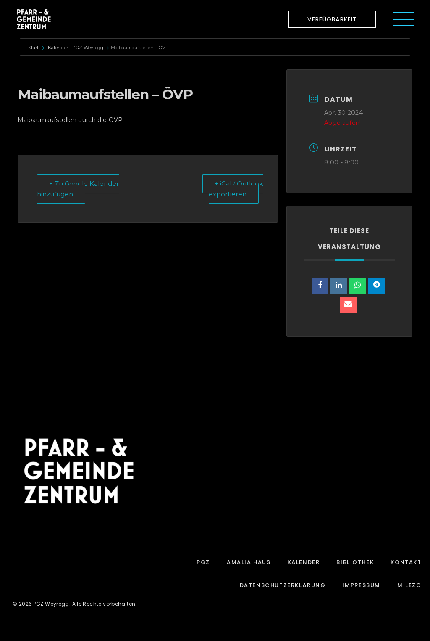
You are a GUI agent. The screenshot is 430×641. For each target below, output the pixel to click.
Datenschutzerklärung (283, 585)
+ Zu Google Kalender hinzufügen (78, 189)
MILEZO (409, 585)
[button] (332, 19)
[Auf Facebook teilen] (320, 286)
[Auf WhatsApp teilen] (357, 286)
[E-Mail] (348, 305)
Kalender (304, 562)
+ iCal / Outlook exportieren (236, 189)
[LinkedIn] (338, 286)
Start (34, 47)
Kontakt (406, 562)
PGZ (203, 562)
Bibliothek (355, 562)
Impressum (361, 585)
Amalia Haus (249, 562)
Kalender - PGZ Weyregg (75, 47)
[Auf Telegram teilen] (376, 286)
